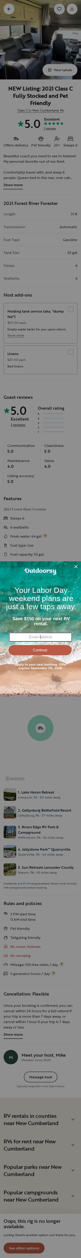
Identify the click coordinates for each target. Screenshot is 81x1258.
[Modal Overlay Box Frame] (40, 629)
